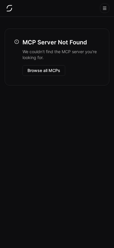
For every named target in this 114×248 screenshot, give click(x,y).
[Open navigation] (104, 8)
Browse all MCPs (43, 70)
